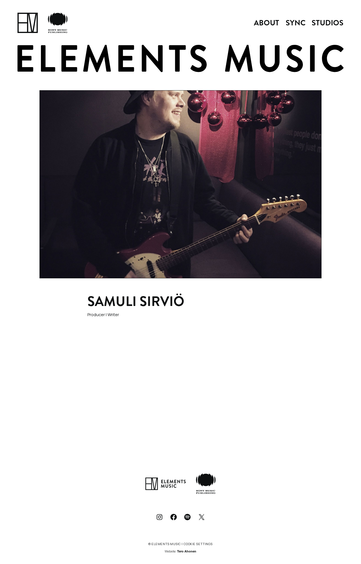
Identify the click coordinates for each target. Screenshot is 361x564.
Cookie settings (198, 544)
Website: (180, 551)
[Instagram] (159, 517)
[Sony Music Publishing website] (57, 23)
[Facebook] (173, 517)
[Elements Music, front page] (27, 23)
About (266, 22)
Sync (295, 22)
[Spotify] (187, 517)
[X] (201, 517)
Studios (328, 22)
